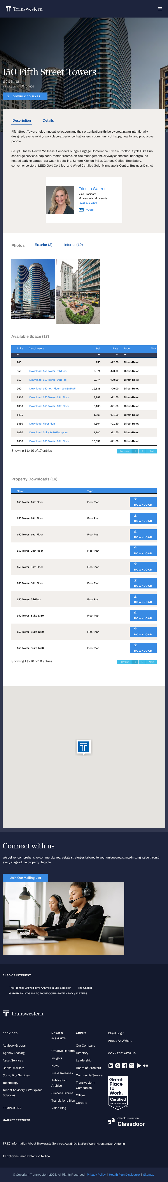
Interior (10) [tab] (73, 245)
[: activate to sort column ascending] (140, 491)
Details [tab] (48, 120)
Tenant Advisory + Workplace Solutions (22, 1092)
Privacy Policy (96, 1174)
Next (151, 451)
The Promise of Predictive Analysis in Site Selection (40, 987)
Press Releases (62, 1073)
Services (10, 1033)
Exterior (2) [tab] (43, 245)
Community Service (89, 1075)
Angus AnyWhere (120, 1040)
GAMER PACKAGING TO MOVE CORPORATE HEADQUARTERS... (49, 993)
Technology (10, 1082)
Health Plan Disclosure (124, 1174)
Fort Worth (89, 1143)
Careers (81, 1102)
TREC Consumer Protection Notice (26, 1156)
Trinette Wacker (92, 189)
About (81, 1033)
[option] (84, 200)
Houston (102, 1143)
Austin (69, 1143)
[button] (84, 748)
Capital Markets (13, 1068)
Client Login (116, 1033)
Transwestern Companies (85, 1085)
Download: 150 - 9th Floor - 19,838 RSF (52, 388)
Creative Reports (63, 1050)
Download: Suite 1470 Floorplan (48, 432)
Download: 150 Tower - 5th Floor (48, 371)
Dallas (78, 1143)
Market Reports (16, 1120)
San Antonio (116, 1143)
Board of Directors (88, 1068)
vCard (90, 209)
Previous (124, 451)
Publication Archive (58, 1083)
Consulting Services (16, 1075)
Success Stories (62, 1093)
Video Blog (58, 1108)
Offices (81, 1095)
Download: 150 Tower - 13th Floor (49, 397)
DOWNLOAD (143, 504)
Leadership (83, 1060)
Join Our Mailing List (25, 878)
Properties (12, 1107)
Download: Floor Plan (42, 423)
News (55, 1065)
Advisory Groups (14, 1045)
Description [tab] (21, 120)
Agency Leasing (14, 1053)
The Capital (85, 987)
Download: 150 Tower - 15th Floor (49, 441)
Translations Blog (63, 1100)
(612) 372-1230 (88, 202)
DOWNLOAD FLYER (27, 96)
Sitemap (148, 1174)
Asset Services (13, 1060)
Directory (82, 1053)
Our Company (85, 1045)
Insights (56, 1058)
